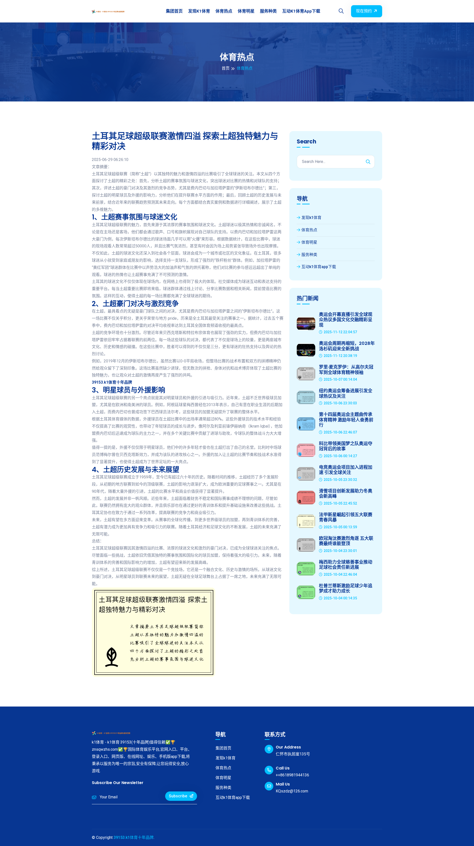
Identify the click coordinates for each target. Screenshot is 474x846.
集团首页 (174, 11)
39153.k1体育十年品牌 (134, 837)
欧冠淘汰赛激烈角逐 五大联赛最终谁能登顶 (346, 541)
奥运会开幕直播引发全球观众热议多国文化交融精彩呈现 (345, 320)
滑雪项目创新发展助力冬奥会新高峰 (345, 493)
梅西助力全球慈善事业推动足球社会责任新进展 (345, 564)
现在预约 (364, 11)
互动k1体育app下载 (301, 11)
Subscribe (178, 796)
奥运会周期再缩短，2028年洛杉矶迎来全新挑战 (347, 346)
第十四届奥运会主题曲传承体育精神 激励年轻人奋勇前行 (346, 420)
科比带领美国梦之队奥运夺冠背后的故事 (345, 446)
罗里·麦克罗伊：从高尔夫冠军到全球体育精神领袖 (346, 369)
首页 (226, 68)
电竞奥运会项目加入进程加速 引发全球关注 (345, 470)
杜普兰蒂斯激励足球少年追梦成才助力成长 (345, 588)
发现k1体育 (199, 11)
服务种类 (268, 11)
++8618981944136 (292, 775)
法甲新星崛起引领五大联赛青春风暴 (345, 517)
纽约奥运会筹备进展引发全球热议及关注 (345, 393)
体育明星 (246, 11)
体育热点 (224, 11)
